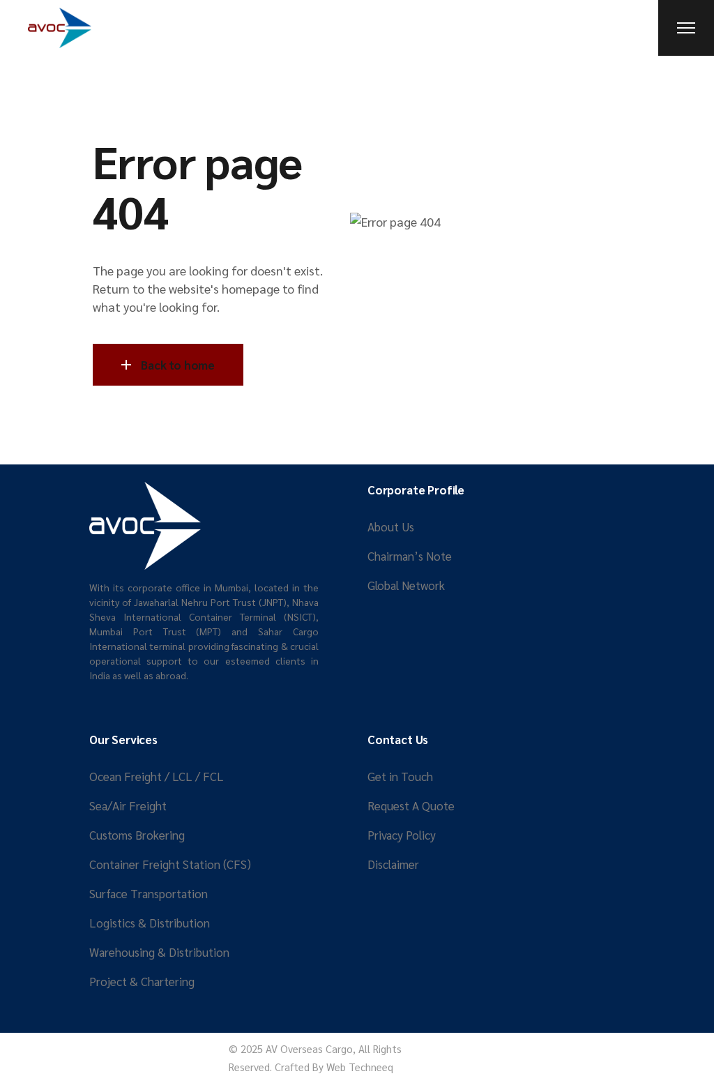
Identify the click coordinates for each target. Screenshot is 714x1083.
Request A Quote (411, 805)
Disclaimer (393, 864)
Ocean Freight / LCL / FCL (156, 776)
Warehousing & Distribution (159, 952)
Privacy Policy (401, 834)
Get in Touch (400, 776)
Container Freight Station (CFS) (170, 864)
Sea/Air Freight (128, 805)
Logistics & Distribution (149, 922)
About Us (390, 526)
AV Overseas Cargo (309, 1048)
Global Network (406, 585)
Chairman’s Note (409, 555)
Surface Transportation (148, 893)
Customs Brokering (137, 834)
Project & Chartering (142, 981)
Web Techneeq (359, 1066)
